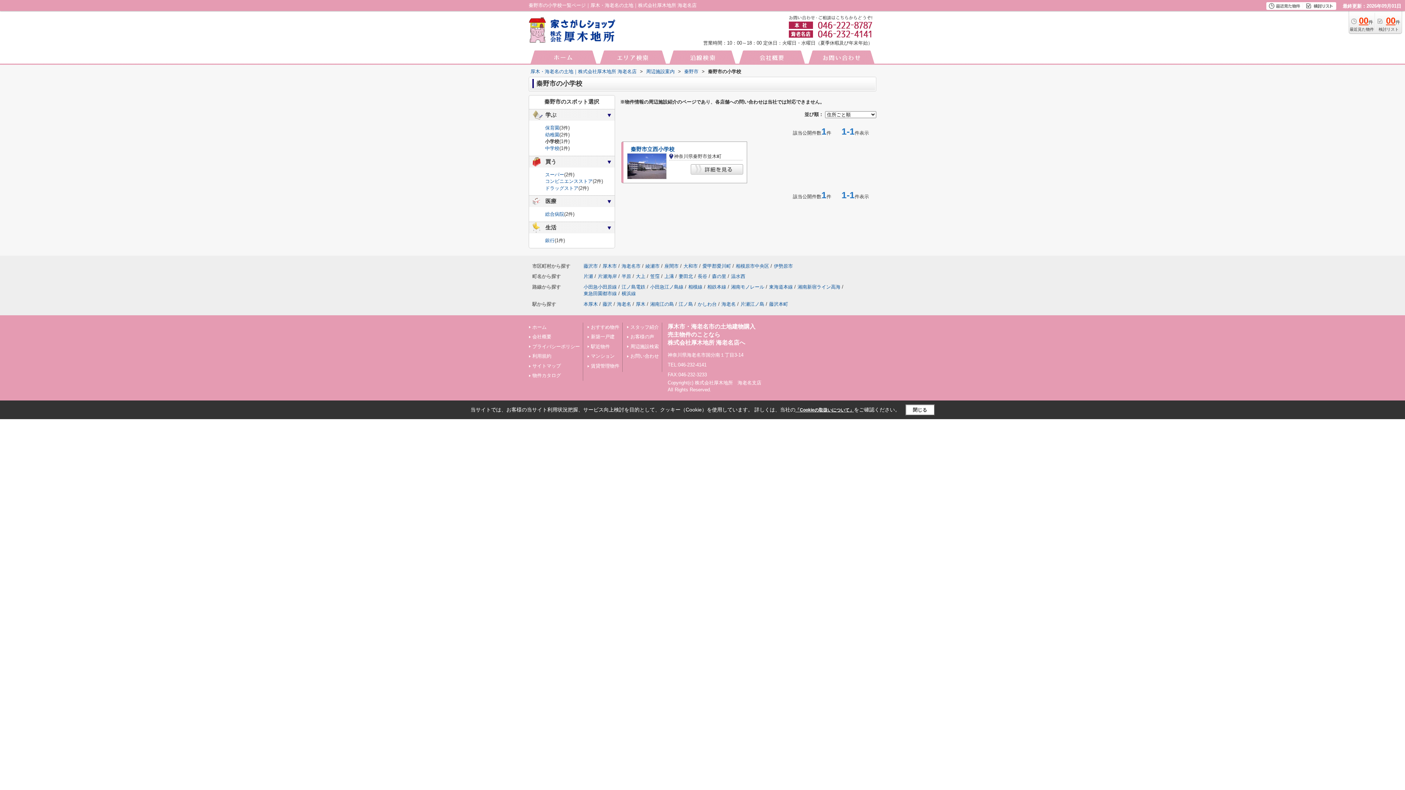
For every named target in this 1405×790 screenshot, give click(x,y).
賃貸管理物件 (605, 366)
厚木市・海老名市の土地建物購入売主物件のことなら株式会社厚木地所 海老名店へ (712, 334)
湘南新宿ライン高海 (819, 287)
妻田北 (686, 276)
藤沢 (607, 304)
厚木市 (610, 266)
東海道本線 (781, 287)
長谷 (702, 276)
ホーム (539, 327)
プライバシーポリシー (556, 346)
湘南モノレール (747, 287)
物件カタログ (546, 375)
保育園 (552, 128)
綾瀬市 (652, 266)
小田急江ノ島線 (666, 287)
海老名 (624, 304)
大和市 (690, 266)
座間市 (671, 266)
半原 (626, 276)
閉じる (920, 410)
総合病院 (554, 214)
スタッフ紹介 (644, 327)
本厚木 (591, 304)
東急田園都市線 (600, 293)
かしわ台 (707, 304)
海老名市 (631, 266)
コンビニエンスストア (569, 181)
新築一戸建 (603, 336)
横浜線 (629, 293)
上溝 (669, 276)
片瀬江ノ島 (752, 304)
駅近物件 (600, 346)
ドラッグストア (561, 188)
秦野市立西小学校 (653, 149)
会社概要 (541, 336)
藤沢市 (591, 266)
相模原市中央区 (752, 266)
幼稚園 (552, 135)
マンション (603, 356)
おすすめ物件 (605, 327)
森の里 (719, 276)
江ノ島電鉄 (633, 287)
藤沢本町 (778, 304)
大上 (640, 276)
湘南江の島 (662, 304)
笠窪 (655, 276)
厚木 (640, 304)
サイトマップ (546, 366)
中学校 (552, 148)
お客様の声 (642, 336)
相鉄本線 (716, 287)
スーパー (554, 174)
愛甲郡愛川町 (716, 266)
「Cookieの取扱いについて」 (824, 410)
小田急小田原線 (600, 287)
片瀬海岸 (607, 276)
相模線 (695, 287)
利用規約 (541, 356)
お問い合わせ (644, 356)
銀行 (550, 240)
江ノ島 (686, 304)
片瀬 (588, 276)
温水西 (738, 276)
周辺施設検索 (644, 346)
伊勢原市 (783, 266)
